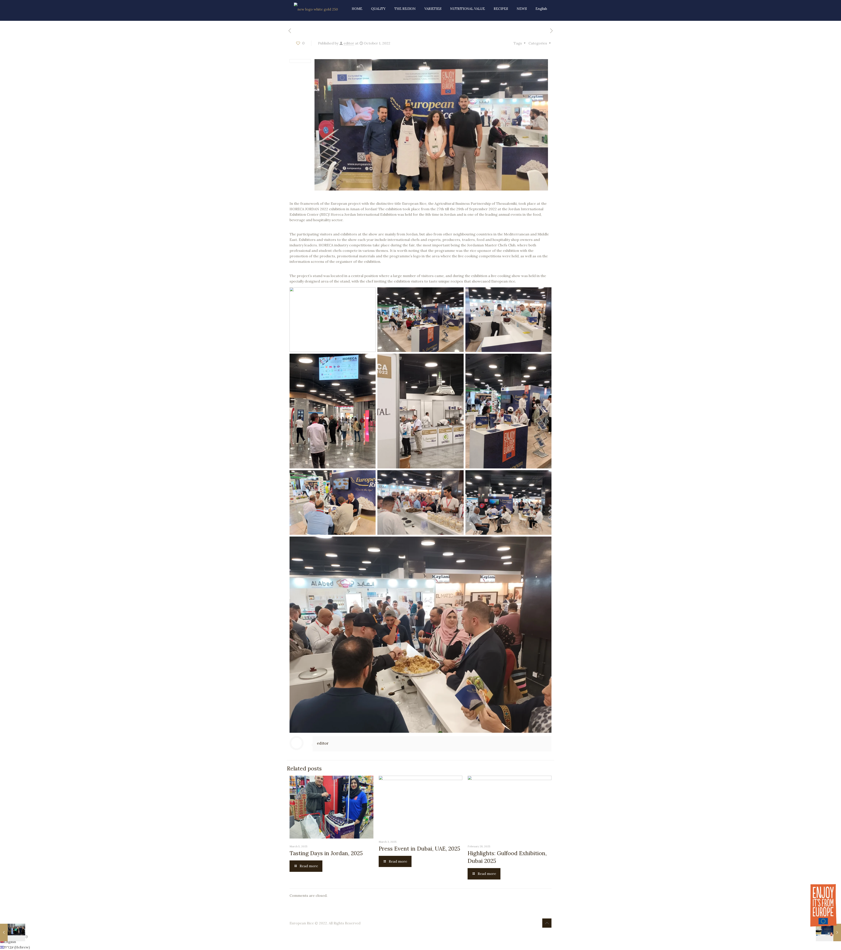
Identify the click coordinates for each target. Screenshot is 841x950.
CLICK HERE (420, 44)
